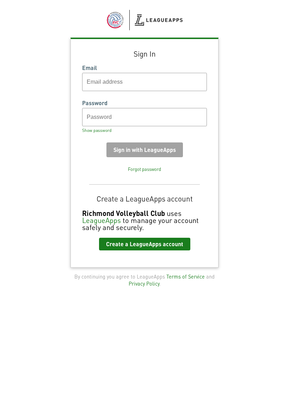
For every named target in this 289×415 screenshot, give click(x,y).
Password (94, 103)
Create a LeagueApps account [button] (144, 244)
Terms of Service (185, 276)
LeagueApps (101, 220)
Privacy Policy (144, 283)
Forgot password (144, 169)
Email (89, 67)
